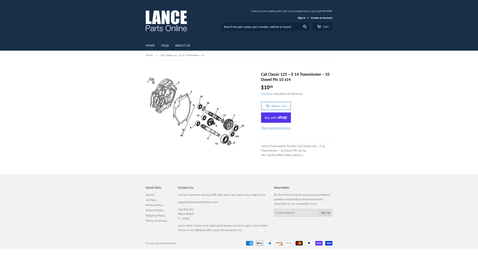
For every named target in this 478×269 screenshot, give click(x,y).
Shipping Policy (155, 215)
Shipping (266, 93)
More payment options (276, 128)
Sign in (301, 17)
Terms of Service (156, 220)
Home (150, 45)
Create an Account (321, 17)
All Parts (151, 200)
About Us (182, 45)
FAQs (165, 45)
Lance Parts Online (165, 243)
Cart (325, 26)
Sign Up (325, 212)
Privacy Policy (154, 205)
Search (150, 195)
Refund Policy (155, 210)
